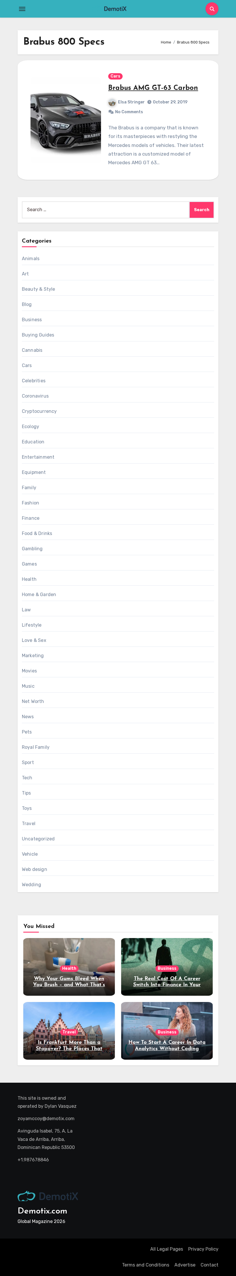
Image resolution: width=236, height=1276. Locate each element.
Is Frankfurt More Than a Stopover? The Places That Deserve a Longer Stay (69, 1049)
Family (29, 487)
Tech (27, 777)
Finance (30, 518)
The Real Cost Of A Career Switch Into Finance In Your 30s (167, 985)
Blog (27, 304)
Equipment (34, 472)
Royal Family (36, 747)
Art (25, 274)
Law (26, 610)
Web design (34, 869)
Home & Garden (39, 594)
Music (28, 686)
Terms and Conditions (145, 1265)
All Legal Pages (166, 1249)
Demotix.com (42, 1211)
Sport (28, 762)
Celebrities (33, 380)
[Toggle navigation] (22, 8)
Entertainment (38, 457)
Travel (28, 823)
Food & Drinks (37, 533)
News (28, 716)
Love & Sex (34, 640)
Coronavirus (35, 396)
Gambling (32, 548)
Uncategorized (38, 839)
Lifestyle (32, 625)
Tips (26, 793)
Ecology (30, 426)
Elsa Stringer (131, 102)
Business (32, 319)
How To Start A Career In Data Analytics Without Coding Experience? (166, 1049)
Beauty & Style (38, 289)
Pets (27, 732)
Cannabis (32, 350)
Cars (115, 76)
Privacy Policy (203, 1249)
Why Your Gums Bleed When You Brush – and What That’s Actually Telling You (69, 985)
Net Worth (33, 701)
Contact (209, 1265)
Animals (30, 258)
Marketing (33, 655)
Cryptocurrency (39, 411)
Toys (27, 808)
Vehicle (30, 854)
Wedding (31, 884)
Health (29, 579)
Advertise (184, 1265)
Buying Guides (38, 335)
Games (29, 564)
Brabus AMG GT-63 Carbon (153, 88)
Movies (29, 671)
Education (33, 442)
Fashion (30, 503)
